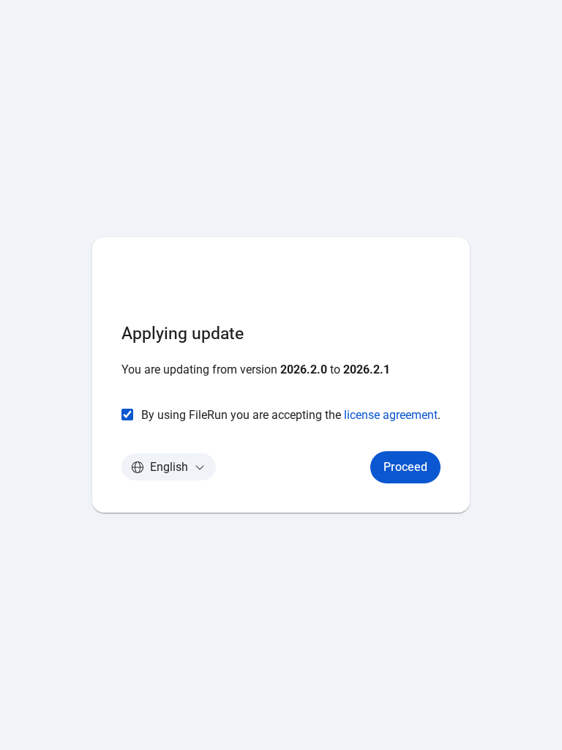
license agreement (391, 415)
